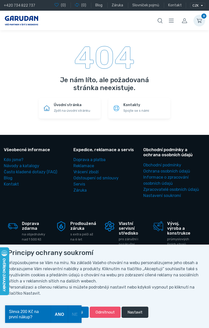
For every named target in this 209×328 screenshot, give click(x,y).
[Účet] (184, 20)
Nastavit (134, 312)
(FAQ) (30, 171)
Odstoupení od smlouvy (96, 178)
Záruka (80, 190)
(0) (63, 5)
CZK (195, 5)
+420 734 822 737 (19, 5)
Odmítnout (105, 312)
